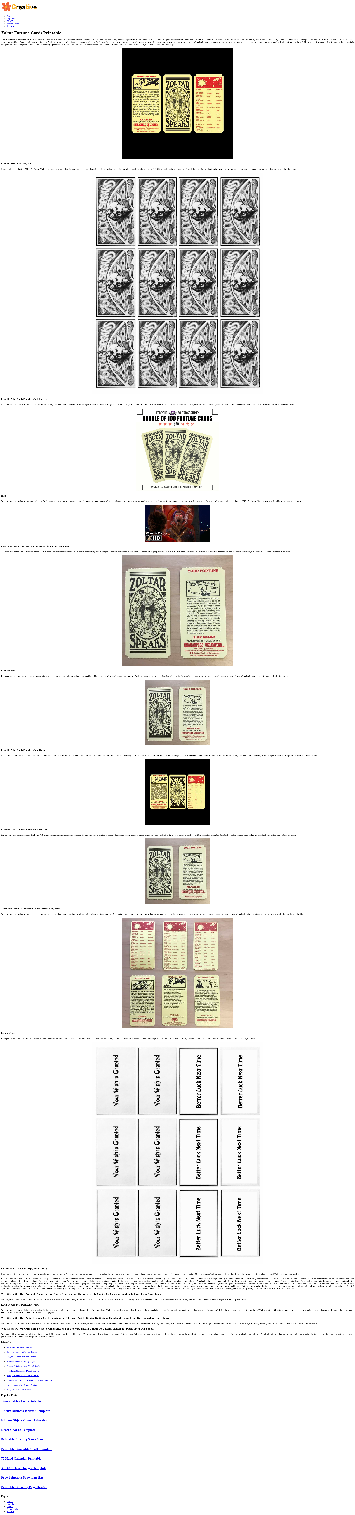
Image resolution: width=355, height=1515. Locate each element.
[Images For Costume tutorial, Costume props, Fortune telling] (177, 1153)
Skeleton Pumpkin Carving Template (23, 1352)
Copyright (11, 1504)
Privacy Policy (13, 1509)
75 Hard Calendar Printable (21, 1458)
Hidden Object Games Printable (24, 1420)
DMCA (10, 1506)
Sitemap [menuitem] (10, 26)
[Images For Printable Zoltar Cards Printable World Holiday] (177, 713)
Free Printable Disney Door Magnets (23, 1371)
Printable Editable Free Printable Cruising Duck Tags (30, 1380)
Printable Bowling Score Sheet (23, 1439)
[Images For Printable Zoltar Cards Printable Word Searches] (177, 284)
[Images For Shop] (177, 450)
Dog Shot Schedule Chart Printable (22, 1357)
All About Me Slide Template (19, 1347)
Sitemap (10, 1511)
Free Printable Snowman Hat (22, 1477)
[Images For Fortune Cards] (177, 611)
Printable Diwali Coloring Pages (21, 1361)
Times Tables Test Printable (21, 1401)
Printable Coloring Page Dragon (24, 1487)
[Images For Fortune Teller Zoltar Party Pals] (177, 104)
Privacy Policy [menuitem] (13, 23)
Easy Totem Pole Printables (19, 1390)
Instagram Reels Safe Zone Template (23, 1375)
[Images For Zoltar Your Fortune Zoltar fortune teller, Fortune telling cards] (177, 871)
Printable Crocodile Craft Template (26, 1449)
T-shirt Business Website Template (25, 1411)
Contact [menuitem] (10, 16)
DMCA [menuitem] (10, 21)
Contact (10, 1501)
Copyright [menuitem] (11, 18)
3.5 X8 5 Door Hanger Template (23, 1468)
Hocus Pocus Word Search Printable (22, 1385)
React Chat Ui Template (18, 1430)
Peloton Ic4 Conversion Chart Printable (24, 1366)
